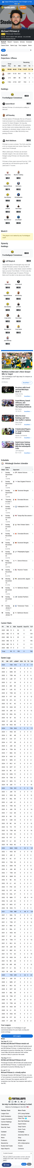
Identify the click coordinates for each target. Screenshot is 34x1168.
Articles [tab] (22, 42)
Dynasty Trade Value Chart (25, 1117)
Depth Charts (22, 1124)
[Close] (31, 1153)
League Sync (5, 1113)
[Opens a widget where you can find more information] (6, 1165)
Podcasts (4, 1140)
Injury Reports (5, 1148)
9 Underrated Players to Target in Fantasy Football (22, 431)
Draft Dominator (6, 1116)
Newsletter (4, 1143)
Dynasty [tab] (16, 42)
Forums (20, 1146)
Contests (21, 1148)
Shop (19, 1137)
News (3, 1137)
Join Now (23, 7)
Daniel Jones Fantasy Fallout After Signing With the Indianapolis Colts (22, 445)
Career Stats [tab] (5, 45)
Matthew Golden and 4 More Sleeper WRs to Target (16, 373)
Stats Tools (21, 1129)
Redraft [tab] (3, 42)
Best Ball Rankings (23, 1121)
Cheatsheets (5, 1124)
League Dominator (6, 1119)
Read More (26, 383)
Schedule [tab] (29, 42)
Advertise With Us (23, 1135)
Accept (24, 1164)
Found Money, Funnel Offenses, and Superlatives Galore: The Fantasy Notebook (23, 404)
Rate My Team (5, 1127)
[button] (31, 50)
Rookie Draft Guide (7, 1146)
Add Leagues (17, 1036)
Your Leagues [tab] (23, 45)
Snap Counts (22, 1126)
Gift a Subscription (23, 1143)
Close (29, 1164)
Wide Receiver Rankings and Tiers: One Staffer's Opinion (23, 418)
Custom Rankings (6, 1122)
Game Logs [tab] (13, 45)
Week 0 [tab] (9, 42)
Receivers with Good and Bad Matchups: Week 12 (22, 389)
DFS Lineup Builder (24, 1113)
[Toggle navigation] (31, 7)
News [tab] (30, 45)
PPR (3, 50)
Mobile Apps (22, 1140)
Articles (3, 1135)
